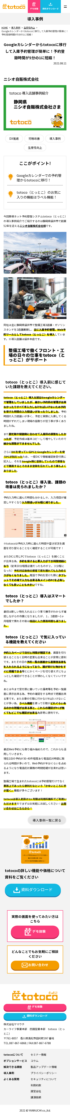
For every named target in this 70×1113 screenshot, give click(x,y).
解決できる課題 (13, 1067)
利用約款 (36, 1085)
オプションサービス (15, 1061)
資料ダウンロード (50, 8)
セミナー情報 (38, 1054)
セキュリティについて (44, 1079)
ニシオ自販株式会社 (31, 226)
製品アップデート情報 (44, 1067)
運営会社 (36, 1091)
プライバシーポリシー (44, 1073)
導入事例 (55, 138)
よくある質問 (11, 1079)
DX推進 (14, 138)
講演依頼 (36, 1097)
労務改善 (34, 138)
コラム (34, 1061)
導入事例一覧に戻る (47, 820)
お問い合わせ (38, 964)
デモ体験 (34, 8)
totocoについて (13, 1054)
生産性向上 (35, 147)
